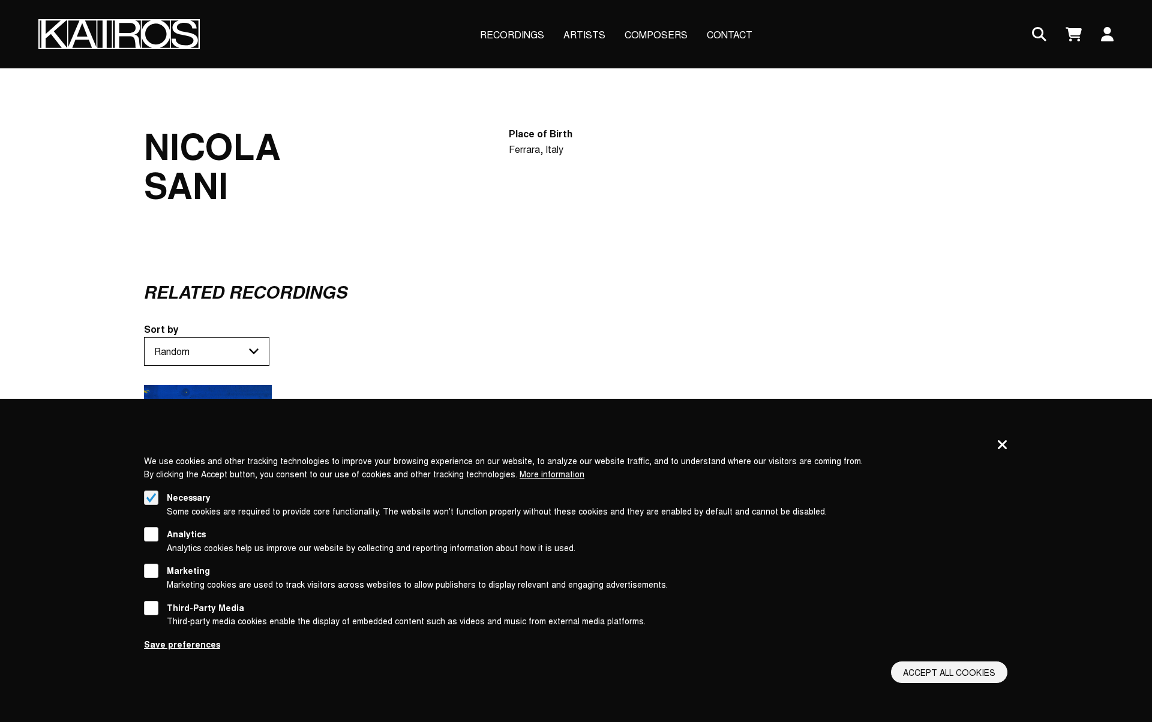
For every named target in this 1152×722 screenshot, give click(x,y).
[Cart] (1074, 34)
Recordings (512, 34)
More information (552, 474)
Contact (729, 34)
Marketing (188, 571)
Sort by (161, 329)
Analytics (186, 534)
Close (1002, 445)
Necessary (189, 497)
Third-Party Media (205, 607)
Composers (656, 34)
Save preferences (182, 644)
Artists (584, 34)
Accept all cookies (949, 672)
